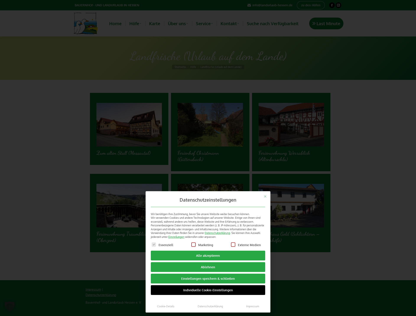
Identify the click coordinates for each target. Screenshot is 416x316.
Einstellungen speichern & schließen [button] (208, 278)
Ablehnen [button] (208, 267)
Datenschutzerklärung (217, 233)
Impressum (252, 306)
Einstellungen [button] (176, 237)
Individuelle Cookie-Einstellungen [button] (208, 290)
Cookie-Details (165, 306)
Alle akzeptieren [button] (208, 255)
